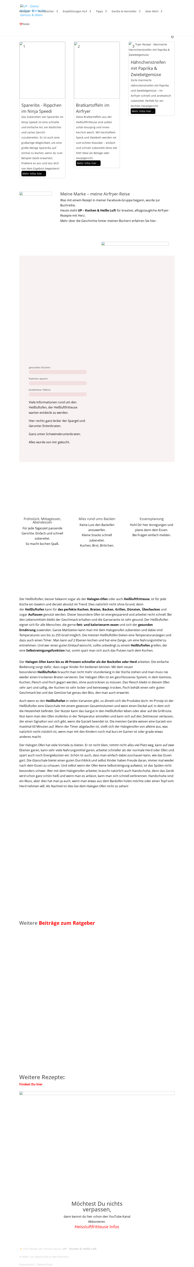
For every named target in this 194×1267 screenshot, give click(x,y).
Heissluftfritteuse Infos (97, 1226)
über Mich (151, 11)
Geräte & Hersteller (124, 11)
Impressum (26, 1264)
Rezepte (24, 11)
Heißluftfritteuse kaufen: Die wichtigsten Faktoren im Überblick (92, 869)
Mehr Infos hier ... (33, 173)
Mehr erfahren (77, 229)
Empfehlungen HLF (75, 11)
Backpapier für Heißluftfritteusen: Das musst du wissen (82, 840)
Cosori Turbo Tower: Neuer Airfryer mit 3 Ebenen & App (83, 898)
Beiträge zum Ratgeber (67, 922)
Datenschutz (45, 1264)
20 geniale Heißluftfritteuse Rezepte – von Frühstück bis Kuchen (92, 978)
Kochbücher (46, 11)
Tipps (99, 11)
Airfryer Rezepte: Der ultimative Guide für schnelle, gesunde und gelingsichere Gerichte (93, 1010)
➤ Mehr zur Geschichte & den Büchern (44, 1256)
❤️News (24, 24)
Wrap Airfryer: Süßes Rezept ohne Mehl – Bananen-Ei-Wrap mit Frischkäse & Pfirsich (91, 1044)
